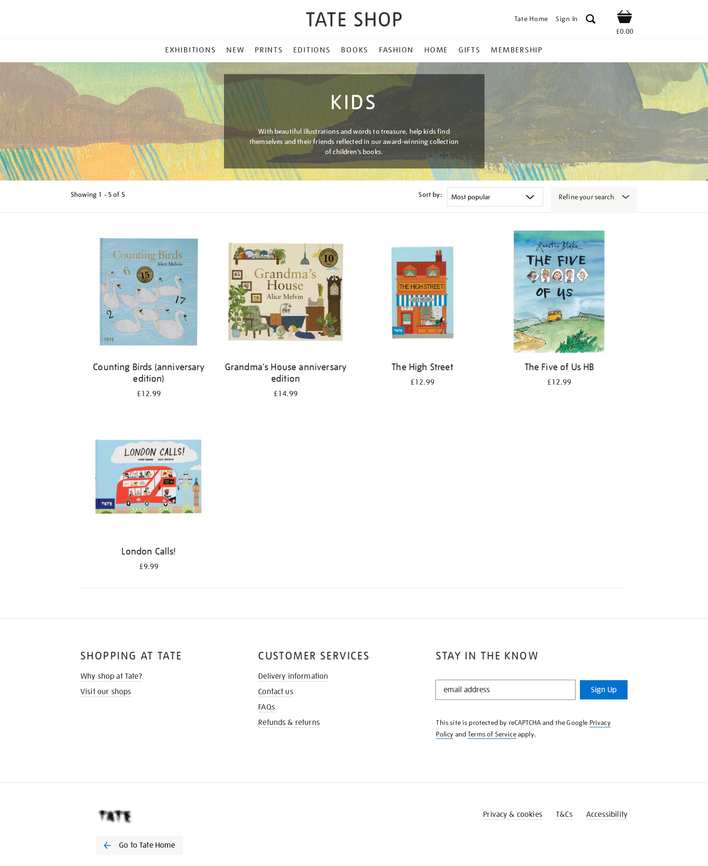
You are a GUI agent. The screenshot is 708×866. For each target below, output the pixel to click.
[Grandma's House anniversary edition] (285, 293)
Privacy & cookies (512, 814)
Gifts (470, 50)
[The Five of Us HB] (559, 293)
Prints (269, 50)
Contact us (275, 692)
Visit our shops (105, 692)
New (235, 50)
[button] (591, 20)
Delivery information (293, 676)
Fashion (396, 50)
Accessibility (607, 814)
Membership (517, 50)
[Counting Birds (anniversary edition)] (149, 293)
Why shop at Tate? (111, 676)
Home (436, 50)
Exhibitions (190, 50)
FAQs (266, 707)
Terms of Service (492, 734)
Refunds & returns (289, 722)
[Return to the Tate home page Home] (354, 21)
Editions (311, 50)
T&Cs (564, 814)
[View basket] (624, 18)
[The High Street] (422, 293)
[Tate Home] (156, 816)
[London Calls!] (149, 478)
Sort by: (430, 194)
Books (354, 50)
